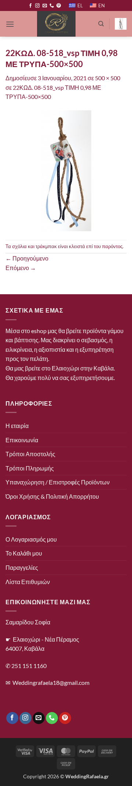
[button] (10, 24)
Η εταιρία (17, 425)
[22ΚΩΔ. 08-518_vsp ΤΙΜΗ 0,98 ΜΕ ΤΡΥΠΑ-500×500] (66, 169)
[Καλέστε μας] (52, 5)
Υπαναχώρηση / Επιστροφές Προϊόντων (58, 482)
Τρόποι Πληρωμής (30, 468)
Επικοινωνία (22, 439)
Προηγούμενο (27, 258)
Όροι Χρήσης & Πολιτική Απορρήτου (52, 496)
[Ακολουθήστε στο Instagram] (37, 5)
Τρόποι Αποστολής (30, 453)
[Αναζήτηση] (101, 24)
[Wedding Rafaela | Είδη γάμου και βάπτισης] (56, 24)
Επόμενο (21, 267)
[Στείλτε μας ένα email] (45, 5)
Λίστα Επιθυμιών (28, 581)
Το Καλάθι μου (24, 553)
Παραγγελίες (22, 567)
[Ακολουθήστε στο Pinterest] (58, 5)
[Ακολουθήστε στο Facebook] (30, 5)
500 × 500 (107, 77)
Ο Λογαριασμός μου (31, 539)
